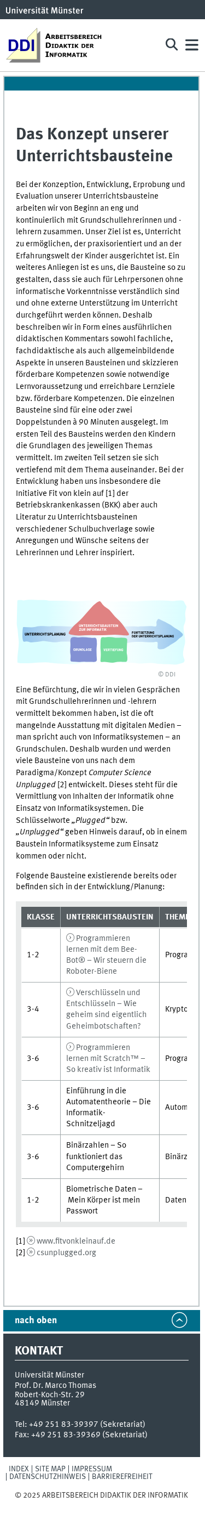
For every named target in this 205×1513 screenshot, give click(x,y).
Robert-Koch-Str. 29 (50, 1395)
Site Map (50, 1469)
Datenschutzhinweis (47, 1477)
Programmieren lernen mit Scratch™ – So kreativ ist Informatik (108, 1058)
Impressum (92, 1469)
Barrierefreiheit (122, 1477)
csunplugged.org (66, 1253)
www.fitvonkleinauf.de (76, 1241)
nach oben (36, 1320)
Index (19, 1469)
